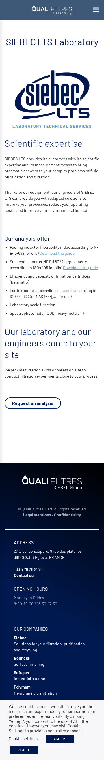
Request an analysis (32, 403)
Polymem (22, 686)
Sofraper (21, 672)
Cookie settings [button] (23, 738)
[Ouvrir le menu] (95, 9)
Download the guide (57, 253)
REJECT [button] (24, 750)
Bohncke (22, 658)
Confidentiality (67, 514)
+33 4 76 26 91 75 (28, 569)
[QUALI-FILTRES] (52, 10)
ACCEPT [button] (60, 738)
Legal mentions (37, 514)
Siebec (20, 637)
